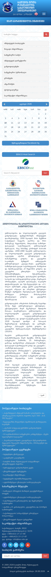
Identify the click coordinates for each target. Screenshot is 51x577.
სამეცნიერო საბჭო (12, 55)
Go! (45, 173)
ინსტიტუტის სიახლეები (14, 43)
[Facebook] (4, 545)
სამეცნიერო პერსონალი (15, 72)
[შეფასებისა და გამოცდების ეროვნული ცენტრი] (13, 209)
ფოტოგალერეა (11, 90)
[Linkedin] (21, 545)
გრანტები (8, 78)
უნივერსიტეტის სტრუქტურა (15, 471)
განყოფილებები (11, 67)
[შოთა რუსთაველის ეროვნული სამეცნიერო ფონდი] (38, 209)
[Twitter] (15, 545)
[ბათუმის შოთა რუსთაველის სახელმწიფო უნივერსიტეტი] (7, 7)
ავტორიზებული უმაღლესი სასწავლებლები (22, 482)
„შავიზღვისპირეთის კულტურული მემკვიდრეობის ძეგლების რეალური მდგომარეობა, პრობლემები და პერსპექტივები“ (24, 443)
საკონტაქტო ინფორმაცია (15, 96)
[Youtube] (27, 545)
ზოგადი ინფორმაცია (13, 49)
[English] (35, 14)
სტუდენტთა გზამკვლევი (13, 454)
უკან (42, 395)
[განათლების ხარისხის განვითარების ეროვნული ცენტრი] (38, 188)
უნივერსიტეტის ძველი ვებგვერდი (18, 520)
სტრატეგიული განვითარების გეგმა (18, 468)
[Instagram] (10, 545)
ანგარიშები (9, 84)
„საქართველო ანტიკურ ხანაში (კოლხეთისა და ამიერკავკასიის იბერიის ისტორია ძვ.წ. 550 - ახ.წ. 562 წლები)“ (24, 415)
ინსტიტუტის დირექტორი (15, 61)
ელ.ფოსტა (17, 14)
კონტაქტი (28, 14)
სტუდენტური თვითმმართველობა (17, 479)
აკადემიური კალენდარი (13, 458)
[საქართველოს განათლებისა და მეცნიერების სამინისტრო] (13, 188)
